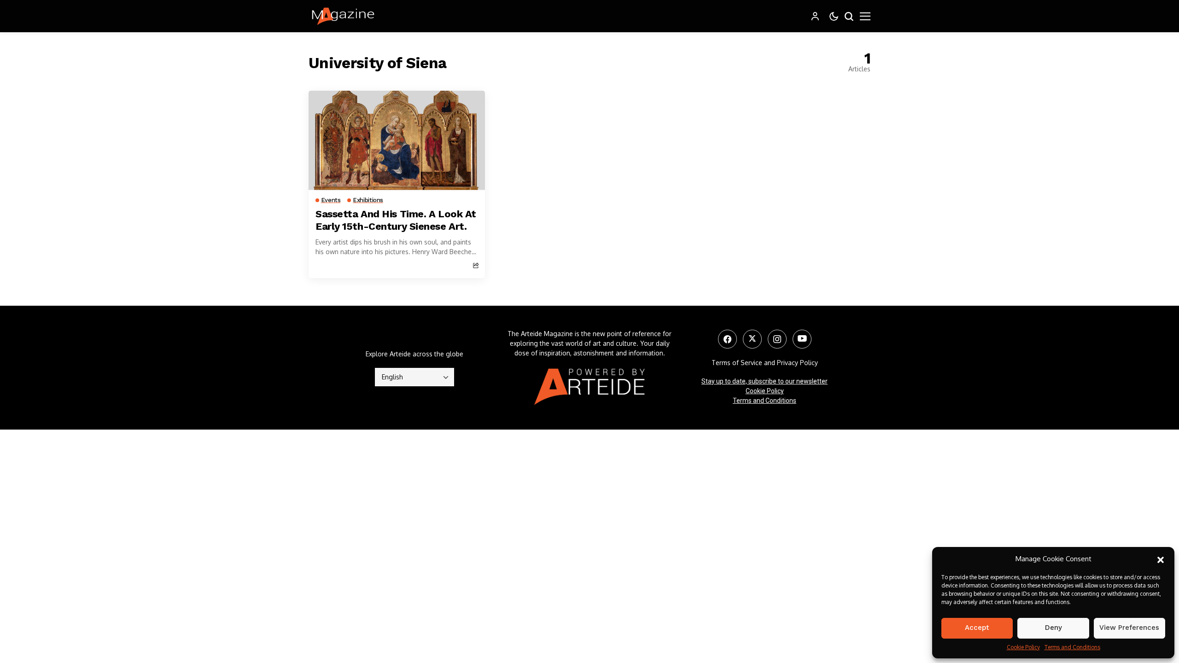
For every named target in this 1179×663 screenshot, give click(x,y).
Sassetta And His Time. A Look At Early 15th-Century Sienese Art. (395, 220)
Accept (977, 627)
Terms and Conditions (1072, 647)
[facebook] (727, 339)
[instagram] (777, 339)
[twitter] (752, 339)
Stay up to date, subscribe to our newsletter (764, 381)
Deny (1053, 627)
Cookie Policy (1023, 647)
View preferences (1129, 627)
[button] (1160, 559)
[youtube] (802, 339)
